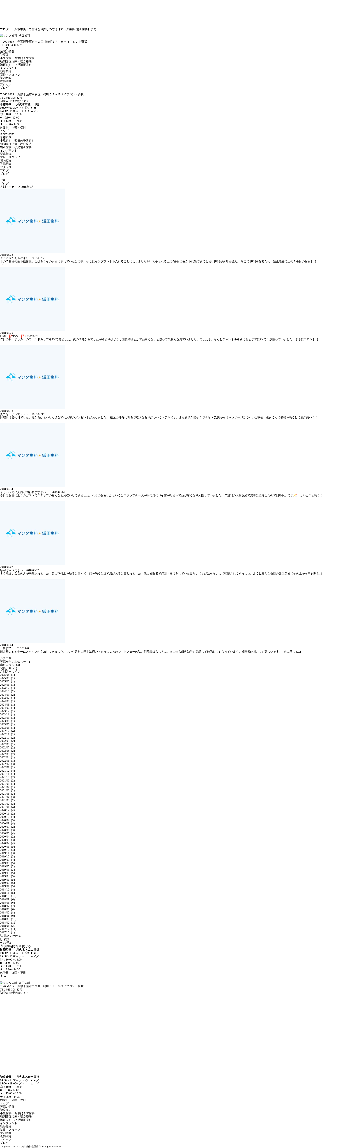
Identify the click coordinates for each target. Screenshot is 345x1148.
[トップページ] (172, 35)
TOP (3, 180)
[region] (172, 132)
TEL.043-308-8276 (11, 44)
